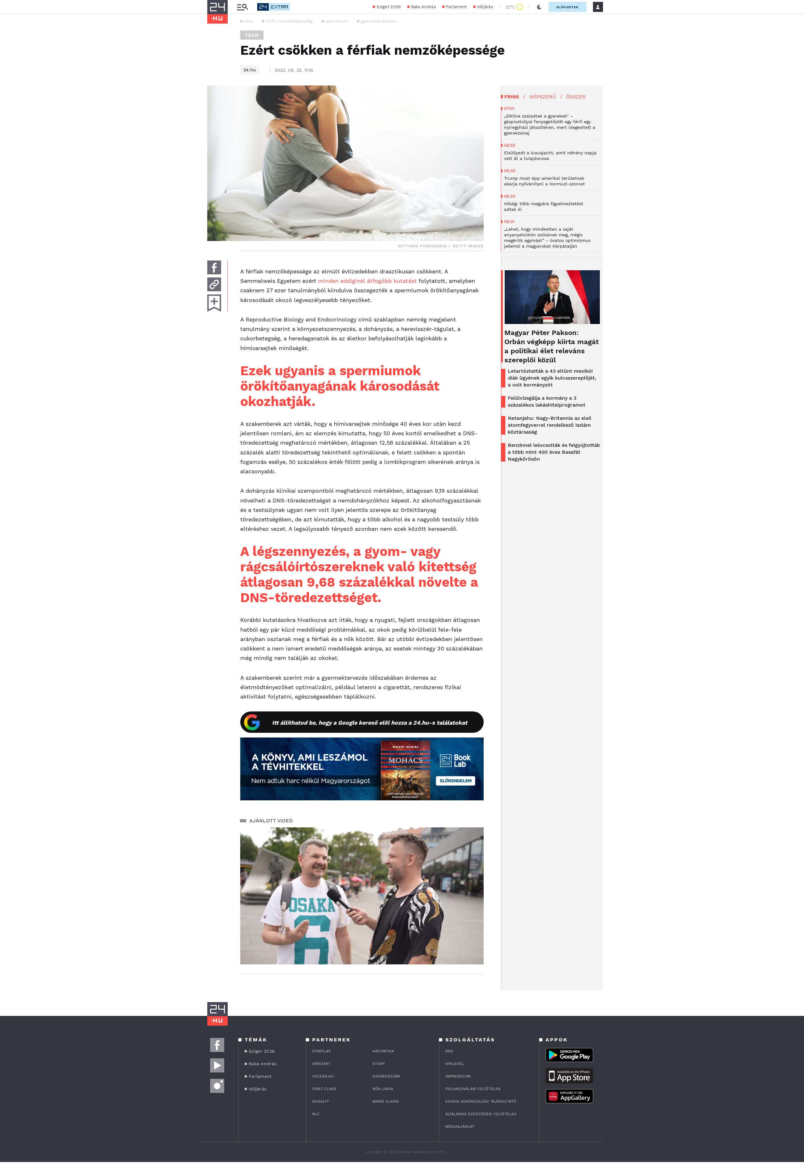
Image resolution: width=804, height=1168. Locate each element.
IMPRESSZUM (457, 1076)
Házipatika (383, 1051)
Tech (252, 35)
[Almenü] (242, 7)
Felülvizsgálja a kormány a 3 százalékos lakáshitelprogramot (546, 401)
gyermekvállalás (378, 21)
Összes (575, 97)
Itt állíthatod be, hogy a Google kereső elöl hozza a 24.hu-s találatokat (369, 722)
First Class (324, 1089)
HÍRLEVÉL (454, 1063)
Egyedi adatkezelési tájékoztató (480, 1101)
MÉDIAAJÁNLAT (459, 1126)
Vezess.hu (323, 1076)
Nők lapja (382, 1089)
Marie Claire (385, 1101)
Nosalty (320, 1101)
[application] (362, 895)
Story (378, 1063)
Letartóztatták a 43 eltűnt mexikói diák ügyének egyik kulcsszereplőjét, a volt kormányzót (552, 378)
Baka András (423, 6)
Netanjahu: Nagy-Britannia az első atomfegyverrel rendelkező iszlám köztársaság (549, 425)
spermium (336, 21)
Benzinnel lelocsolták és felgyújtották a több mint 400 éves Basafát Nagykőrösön (554, 452)
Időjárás (485, 6)
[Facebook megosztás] (214, 267)
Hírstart (321, 1063)
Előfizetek (568, 7)
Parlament (456, 6)
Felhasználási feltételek (473, 1089)
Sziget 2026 (389, 6)
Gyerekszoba (386, 1076)
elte (248, 21)
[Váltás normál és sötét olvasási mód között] (539, 7)
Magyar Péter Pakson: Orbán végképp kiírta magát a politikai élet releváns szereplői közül (551, 346)
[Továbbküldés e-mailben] (214, 284)
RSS (449, 1051)
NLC (316, 1114)
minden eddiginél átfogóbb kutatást (367, 280)
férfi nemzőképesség (289, 21)
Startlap (321, 1051)
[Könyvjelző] (214, 303)
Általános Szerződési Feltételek (481, 1114)
